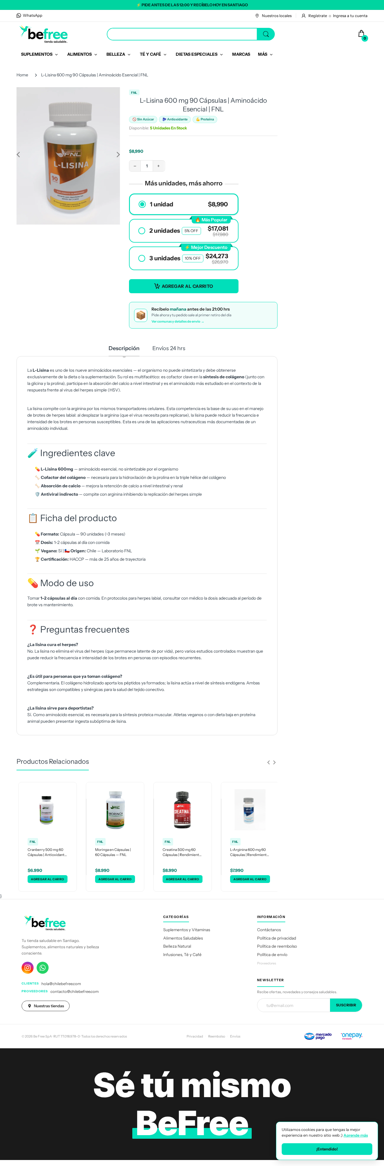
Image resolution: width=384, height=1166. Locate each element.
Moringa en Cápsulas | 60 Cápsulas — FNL (113, 852)
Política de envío (272, 954)
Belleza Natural (177, 946)
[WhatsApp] (43, 968)
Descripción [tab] (124, 348)
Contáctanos (269, 929)
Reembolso (216, 1036)
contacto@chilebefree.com (74, 991)
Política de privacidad (276, 938)
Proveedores (266, 963)
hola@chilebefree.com (61, 983)
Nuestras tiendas (49, 1005)
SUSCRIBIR (346, 1005)
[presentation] (269, 762)
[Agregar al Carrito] (48, 879)
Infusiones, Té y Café (182, 954)
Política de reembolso (277, 946)
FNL (134, 93)
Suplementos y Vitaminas (186, 929)
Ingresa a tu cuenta (350, 15)
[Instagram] (28, 968)
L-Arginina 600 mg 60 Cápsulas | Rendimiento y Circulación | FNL (249, 852)
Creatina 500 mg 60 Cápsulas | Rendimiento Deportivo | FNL (182, 852)
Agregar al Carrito (187, 286)
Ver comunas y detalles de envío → (178, 321)
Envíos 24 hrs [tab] (168, 348)
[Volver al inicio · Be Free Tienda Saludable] (43, 34)
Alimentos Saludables (183, 938)
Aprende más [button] (356, 1135)
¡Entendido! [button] (327, 1149)
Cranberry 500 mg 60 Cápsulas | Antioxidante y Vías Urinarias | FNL (47, 852)
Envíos (235, 1036)
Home (22, 75)
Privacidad (195, 1036)
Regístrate (318, 15)
